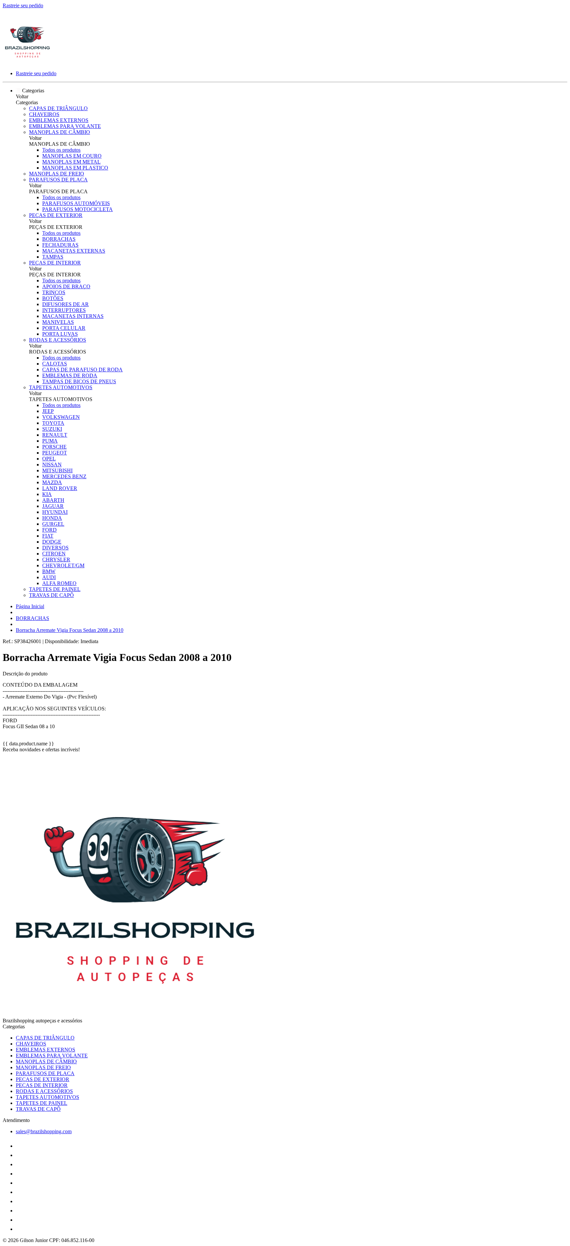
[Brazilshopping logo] (27, 62)
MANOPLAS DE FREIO (56, 173)
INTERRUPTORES (64, 310)
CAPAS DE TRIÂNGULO (58, 108)
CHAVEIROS (44, 114)
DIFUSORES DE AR (65, 304)
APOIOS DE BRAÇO (66, 286)
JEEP (48, 411)
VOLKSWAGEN (61, 417)
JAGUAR (53, 506)
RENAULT (54, 435)
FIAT (47, 536)
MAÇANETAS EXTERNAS (73, 251)
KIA (47, 494)
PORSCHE (54, 447)
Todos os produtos (61, 150)
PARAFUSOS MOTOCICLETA (77, 209)
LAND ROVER (59, 488)
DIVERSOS (55, 547)
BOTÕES (52, 298)
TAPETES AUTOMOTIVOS (60, 387)
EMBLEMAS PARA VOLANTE (65, 126)
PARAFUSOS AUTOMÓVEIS (76, 203)
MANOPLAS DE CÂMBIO (59, 132)
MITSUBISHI (57, 470)
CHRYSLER (56, 559)
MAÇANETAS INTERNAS (73, 316)
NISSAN (52, 464)
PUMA (50, 441)
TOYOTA (53, 423)
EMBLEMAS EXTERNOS (58, 120)
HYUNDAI (55, 512)
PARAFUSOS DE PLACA (58, 179)
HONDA (52, 518)
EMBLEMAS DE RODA (69, 375)
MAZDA (52, 482)
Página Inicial (30, 606)
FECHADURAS (60, 245)
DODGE (51, 542)
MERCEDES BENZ (64, 476)
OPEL (49, 458)
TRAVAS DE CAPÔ (51, 595)
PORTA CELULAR (63, 328)
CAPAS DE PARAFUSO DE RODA (82, 369)
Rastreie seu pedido (23, 5)
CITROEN (54, 553)
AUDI (49, 577)
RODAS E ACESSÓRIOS (57, 340)
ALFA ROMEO (59, 583)
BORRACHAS (59, 239)
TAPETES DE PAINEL (54, 589)
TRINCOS (53, 292)
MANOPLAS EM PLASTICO (75, 168)
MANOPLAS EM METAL (71, 162)
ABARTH (53, 500)
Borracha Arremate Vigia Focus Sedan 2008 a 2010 (69, 630)
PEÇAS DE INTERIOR (55, 262)
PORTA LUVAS (60, 334)
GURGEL (53, 524)
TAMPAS (52, 257)
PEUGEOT (54, 452)
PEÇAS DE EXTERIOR (55, 215)
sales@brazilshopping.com (44, 1131)
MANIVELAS (58, 322)
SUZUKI (52, 429)
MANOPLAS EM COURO (72, 156)
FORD (49, 530)
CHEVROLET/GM (63, 565)
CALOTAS (54, 363)
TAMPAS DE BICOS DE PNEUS (79, 381)
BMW (48, 571)
